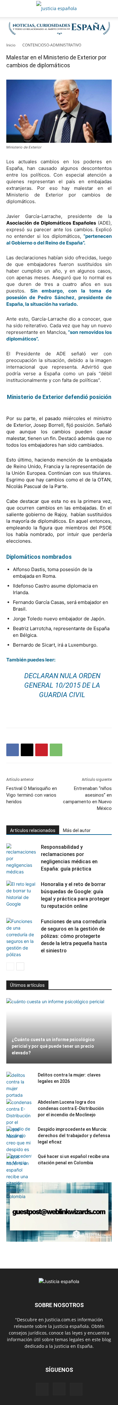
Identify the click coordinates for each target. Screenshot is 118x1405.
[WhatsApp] (56, 750)
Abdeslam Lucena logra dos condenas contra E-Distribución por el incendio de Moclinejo (71, 1108)
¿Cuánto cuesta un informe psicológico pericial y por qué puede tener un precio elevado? (53, 1046)
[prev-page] (10, 966)
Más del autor (77, 830)
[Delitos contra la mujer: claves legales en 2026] (18, 1085)
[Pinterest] (41, 750)
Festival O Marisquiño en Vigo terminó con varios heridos (31, 795)
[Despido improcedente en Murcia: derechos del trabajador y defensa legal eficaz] (18, 1146)
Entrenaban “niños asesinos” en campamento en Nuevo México (87, 798)
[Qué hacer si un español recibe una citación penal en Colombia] (18, 1176)
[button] (11, 8)
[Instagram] (59, 1389)
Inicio (10, 45)
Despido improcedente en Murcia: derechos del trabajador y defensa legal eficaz (74, 1135)
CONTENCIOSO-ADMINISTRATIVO (51, 45)
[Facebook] (12, 750)
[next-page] (20, 966)
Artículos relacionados (32, 830)
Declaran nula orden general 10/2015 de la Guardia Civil (62, 685)
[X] (27, 750)
